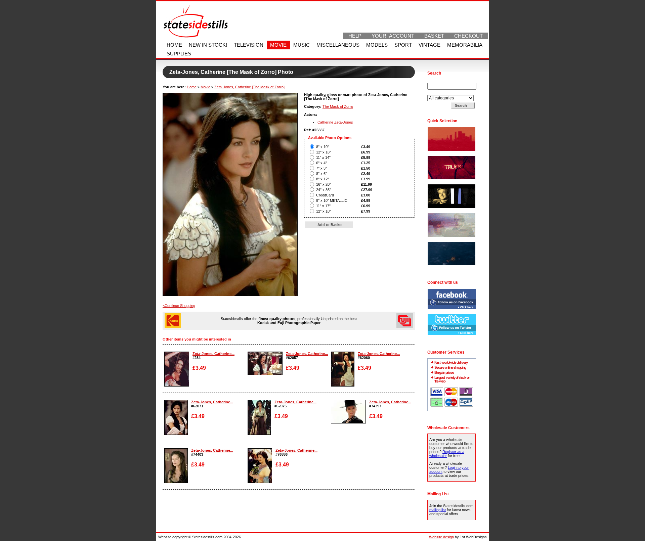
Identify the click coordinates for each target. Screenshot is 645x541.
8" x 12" (322, 179)
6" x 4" (321, 163)
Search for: (437, 81)
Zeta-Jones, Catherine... (213, 354)
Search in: (436, 93)
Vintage (429, 45)
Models (377, 45)
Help (354, 36)
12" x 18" (323, 211)
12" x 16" (323, 152)
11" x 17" (323, 206)
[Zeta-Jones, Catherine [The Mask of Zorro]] (176, 385)
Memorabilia (464, 45)
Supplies (179, 53)
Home (174, 45)
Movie (278, 45)
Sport (403, 45)
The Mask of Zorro (337, 106)
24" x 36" (323, 190)
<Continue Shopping (179, 306)
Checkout (468, 36)
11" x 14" (323, 157)
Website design (441, 537)
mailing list (437, 510)
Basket (434, 36)
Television (248, 45)
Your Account (393, 36)
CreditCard (325, 195)
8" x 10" (322, 147)
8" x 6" (321, 174)
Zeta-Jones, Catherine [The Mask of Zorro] (249, 87)
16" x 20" (323, 184)
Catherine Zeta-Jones (335, 122)
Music (301, 45)
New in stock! (208, 45)
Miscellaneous (337, 45)
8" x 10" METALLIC (331, 200)
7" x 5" (321, 168)
